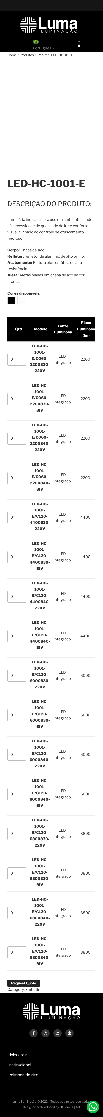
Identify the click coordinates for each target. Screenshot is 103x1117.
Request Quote (23, 983)
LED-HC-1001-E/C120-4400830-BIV (40, 556)
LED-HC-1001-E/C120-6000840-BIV (40, 793)
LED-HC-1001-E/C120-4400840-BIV (40, 635)
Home (12, 55)
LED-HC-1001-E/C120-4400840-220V (40, 595)
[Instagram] (46, 1033)
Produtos (27, 55)
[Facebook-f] (34, 1033)
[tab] (51, 1055)
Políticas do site (23, 1074)
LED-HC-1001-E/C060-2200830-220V (40, 358)
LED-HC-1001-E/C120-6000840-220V (40, 753)
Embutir (42, 55)
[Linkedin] (58, 1033)
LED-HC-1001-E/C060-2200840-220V (40, 437)
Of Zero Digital (70, 1107)
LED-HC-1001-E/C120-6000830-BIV (40, 714)
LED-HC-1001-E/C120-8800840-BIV (40, 951)
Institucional (20, 1064)
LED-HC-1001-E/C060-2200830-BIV (40, 398)
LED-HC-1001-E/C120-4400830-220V (40, 516)
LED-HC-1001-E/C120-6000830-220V (40, 674)
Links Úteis (18, 1054)
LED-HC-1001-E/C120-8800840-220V (40, 912)
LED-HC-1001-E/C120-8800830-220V (40, 833)
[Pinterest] (70, 1033)
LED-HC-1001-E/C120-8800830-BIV (40, 872)
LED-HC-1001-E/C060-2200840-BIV (40, 477)
